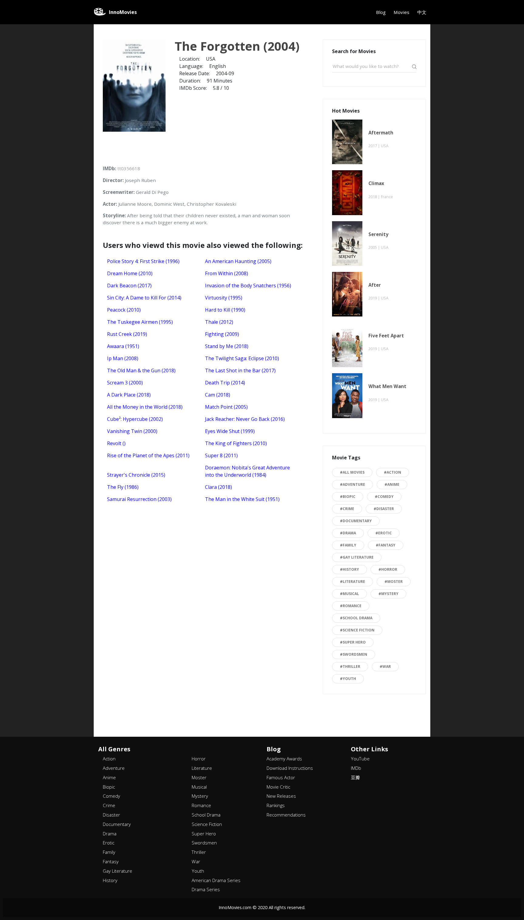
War (196, 861)
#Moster (394, 581)
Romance (201, 805)
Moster (199, 777)
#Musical (349, 593)
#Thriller (350, 666)
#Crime (347, 508)
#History (349, 569)
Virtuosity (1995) (223, 297)
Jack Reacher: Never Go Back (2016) (245, 419)
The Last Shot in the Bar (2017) (240, 370)
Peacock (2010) (124, 309)
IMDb (356, 768)
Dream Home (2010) (130, 273)
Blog (381, 12)
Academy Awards (284, 759)
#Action (392, 472)
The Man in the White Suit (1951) (242, 499)
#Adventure (352, 484)
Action (109, 759)
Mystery (200, 796)
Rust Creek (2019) (127, 334)
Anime (109, 777)
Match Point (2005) (226, 407)
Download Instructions (290, 768)
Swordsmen (204, 843)
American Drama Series (216, 880)
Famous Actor (281, 777)
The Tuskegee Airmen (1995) (140, 322)
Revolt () (116, 443)
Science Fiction (207, 824)
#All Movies (352, 472)
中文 (421, 12)
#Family (348, 545)
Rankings (276, 805)
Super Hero (204, 833)
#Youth (348, 678)
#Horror (387, 569)
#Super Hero (353, 642)
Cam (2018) (217, 394)
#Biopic (347, 496)
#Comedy (384, 496)
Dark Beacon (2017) (129, 285)
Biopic (109, 787)
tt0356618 (128, 168)
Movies (401, 12)
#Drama (348, 533)
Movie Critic (278, 787)
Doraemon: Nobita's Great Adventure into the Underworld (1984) (247, 471)
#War (385, 666)
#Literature (352, 581)
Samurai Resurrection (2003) (139, 499)
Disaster (111, 815)
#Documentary (356, 520)
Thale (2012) (219, 322)
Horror (199, 759)
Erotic (108, 843)
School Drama (206, 815)
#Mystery (388, 593)
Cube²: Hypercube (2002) (135, 419)
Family (109, 852)
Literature (202, 768)
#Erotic (383, 533)
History (110, 880)
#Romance (350, 605)
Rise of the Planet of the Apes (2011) (148, 455)
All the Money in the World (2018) (145, 407)
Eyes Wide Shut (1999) (230, 431)
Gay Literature (117, 871)
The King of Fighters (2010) (236, 443)
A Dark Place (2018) (129, 394)
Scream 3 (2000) (125, 382)
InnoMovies (123, 12)
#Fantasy (385, 545)
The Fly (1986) (123, 487)
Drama (109, 833)
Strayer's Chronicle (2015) (136, 475)
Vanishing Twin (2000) (132, 431)
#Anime (392, 484)
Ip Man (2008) (122, 358)
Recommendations (286, 815)
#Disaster (384, 508)
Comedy (111, 796)
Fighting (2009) (222, 334)
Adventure (114, 768)
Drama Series (206, 889)
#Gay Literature (357, 557)
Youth (198, 871)
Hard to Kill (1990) (225, 309)
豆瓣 (355, 777)
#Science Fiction (357, 630)
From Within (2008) (226, 273)
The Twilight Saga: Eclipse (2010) (242, 358)
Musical (199, 787)
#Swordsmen (353, 654)
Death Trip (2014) (225, 382)
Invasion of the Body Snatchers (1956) (248, 285)
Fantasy (111, 861)
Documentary (117, 824)
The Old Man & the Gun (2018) (141, 370)
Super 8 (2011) (221, 455)
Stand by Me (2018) (226, 346)
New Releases (281, 796)
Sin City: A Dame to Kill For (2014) (144, 297)
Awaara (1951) (123, 346)
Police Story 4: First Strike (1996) (143, 261)
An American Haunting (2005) (238, 261)
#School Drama (356, 618)
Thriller (199, 852)
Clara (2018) (218, 487)
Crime (109, 805)
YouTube (360, 759)
